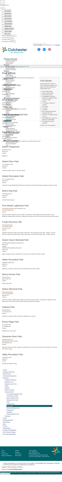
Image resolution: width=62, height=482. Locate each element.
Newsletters (9, 131)
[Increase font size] (12, 38)
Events (6, 386)
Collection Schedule (11, 60)
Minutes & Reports (11, 69)
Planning (8, 104)
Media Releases (10, 128)
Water (7, 113)
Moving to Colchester (7, 455)
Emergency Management (9, 430)
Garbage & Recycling (8, 372)
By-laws (8, 90)
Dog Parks (9, 412)
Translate (57, 45)
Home (3, 450)
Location (4, 153)
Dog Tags (8, 83)
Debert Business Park (12, 142)
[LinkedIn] (44, 49)
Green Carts (9, 63)
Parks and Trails (9, 392)
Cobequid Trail (11, 404)
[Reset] (1, 8)
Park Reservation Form (13, 414)
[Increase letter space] (15, 42)
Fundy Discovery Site (7, 225)
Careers (8, 96)
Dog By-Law (9, 81)
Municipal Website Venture (15, 469)
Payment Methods (11, 77)
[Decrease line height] (11, 40)
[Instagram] (49, 49)
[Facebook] (38, 49)
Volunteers (7, 416)
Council (5, 418)
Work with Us (18, 455)
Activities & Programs (12, 122)
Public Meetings (10, 93)
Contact (5, 370)
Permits (8, 86)
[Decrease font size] (10, 38)
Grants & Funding (11, 125)
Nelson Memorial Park (7, 292)
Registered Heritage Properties (11, 138)
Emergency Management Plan (11, 118)
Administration (7, 428)
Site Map (17, 452)
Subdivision (9, 105)
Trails (8, 402)
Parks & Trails (10, 124)
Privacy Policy (5, 454)
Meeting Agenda (10, 68)
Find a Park (10, 406)
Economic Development (9, 434)
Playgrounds (10, 410)
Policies (8, 92)
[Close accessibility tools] (4, 8)
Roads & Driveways (11, 108)
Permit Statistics (10, 87)
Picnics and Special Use (13, 408)
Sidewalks (8, 110)
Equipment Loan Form (11, 384)
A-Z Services (18, 454)
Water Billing (9, 75)
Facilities (7, 388)
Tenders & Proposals (11, 130)
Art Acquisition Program (10, 135)
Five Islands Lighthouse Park (9, 208)
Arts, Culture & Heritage (9, 432)
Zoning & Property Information (11, 102)
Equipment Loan (9, 382)
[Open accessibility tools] (2, 2)
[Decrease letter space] (13, 42)
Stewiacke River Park (7, 339)
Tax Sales (8, 74)
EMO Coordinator (11, 116)
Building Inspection (8, 420)
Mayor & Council (10, 66)
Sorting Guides (10, 62)
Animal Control (7, 374)
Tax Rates (8, 72)
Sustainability (9, 99)
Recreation (6, 378)
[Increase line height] (13, 40)
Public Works (6, 422)
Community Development (9, 376)
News (4, 424)
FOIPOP (8, 95)
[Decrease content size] (13, 36)
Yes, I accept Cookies (5, 473)
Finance (5, 426)
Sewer (7, 111)
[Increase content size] (16, 36)
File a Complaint (10, 80)
